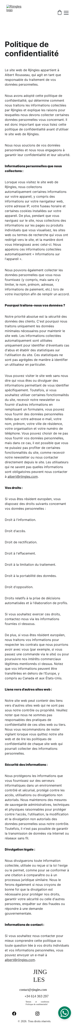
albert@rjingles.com (23, 476)
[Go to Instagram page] (39, 1014)
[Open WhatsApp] (64, 1012)
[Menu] (66, 13)
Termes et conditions (37, 1002)
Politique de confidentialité (36, 1004)
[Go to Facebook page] (16, 1014)
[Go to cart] (59, 13)
